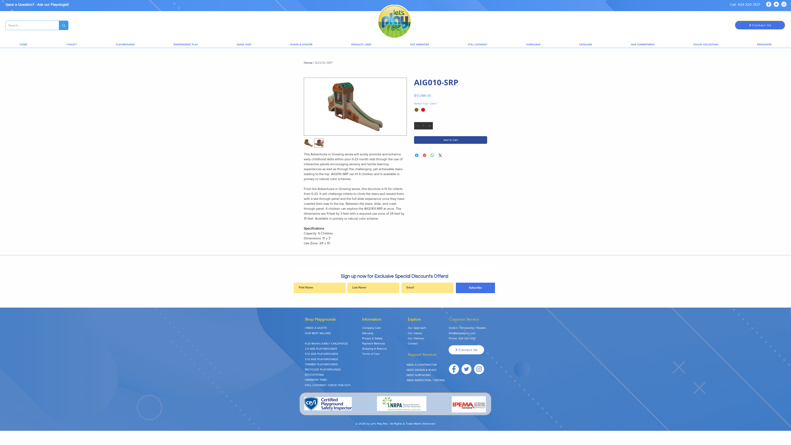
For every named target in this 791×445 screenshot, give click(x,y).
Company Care (371, 327)
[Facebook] (768, 4)
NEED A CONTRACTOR (422, 364)
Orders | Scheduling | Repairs (467, 327)
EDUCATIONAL (314, 374)
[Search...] (63, 25)
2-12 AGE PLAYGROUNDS (321, 359)
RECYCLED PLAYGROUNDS (323, 369)
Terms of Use (370, 353)
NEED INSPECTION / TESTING (426, 380)
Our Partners (416, 338)
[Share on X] (440, 155)
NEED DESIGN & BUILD (421, 369)
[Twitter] (776, 4)
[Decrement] (417, 125)
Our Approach (417, 327)
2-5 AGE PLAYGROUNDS (321, 348)
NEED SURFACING (419, 375)
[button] (71, 44)
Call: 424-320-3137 (745, 4)
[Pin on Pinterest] (424, 155)
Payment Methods (373, 343)
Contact (413, 343)
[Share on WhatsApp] (432, 155)
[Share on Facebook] (416, 155)
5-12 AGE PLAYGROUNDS (321, 353)
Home (308, 62)
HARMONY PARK (316, 379)
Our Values (415, 333)
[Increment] (429, 125)
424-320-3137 (467, 338)
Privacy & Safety (372, 338)
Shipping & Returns (374, 348)
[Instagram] (783, 4)
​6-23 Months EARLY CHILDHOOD (326, 343)
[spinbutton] (423, 125)
